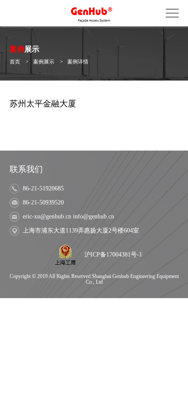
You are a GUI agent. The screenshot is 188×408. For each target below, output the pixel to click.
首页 (15, 62)
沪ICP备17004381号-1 (113, 254)
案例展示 (43, 62)
